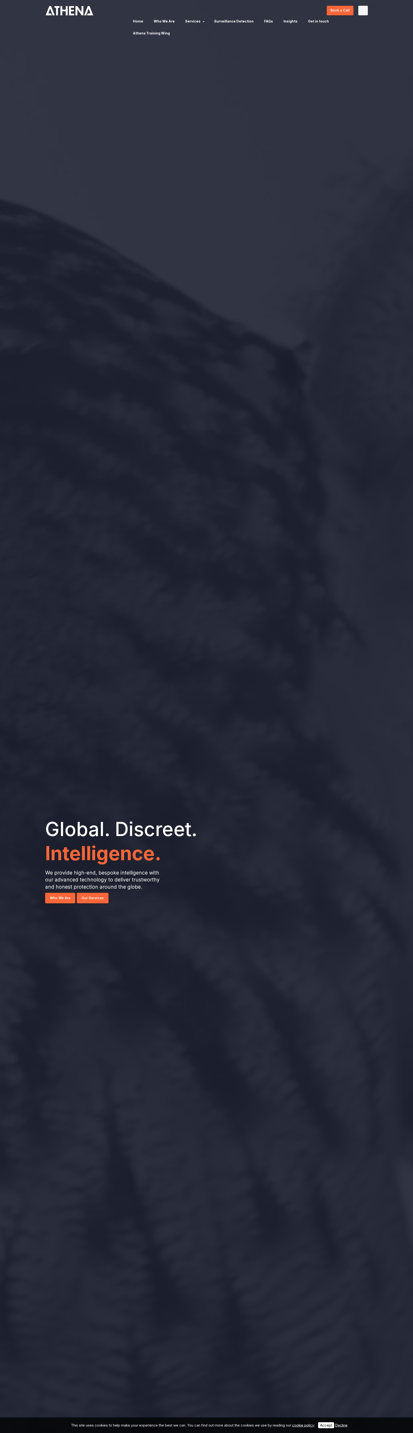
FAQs (268, 21)
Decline (341, 1425)
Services (193, 21)
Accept (326, 1425)
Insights (290, 21)
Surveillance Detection (234, 21)
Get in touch (318, 21)
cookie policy (303, 1425)
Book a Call (340, 10)
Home (138, 21)
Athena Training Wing (151, 33)
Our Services (93, 898)
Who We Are (164, 21)
